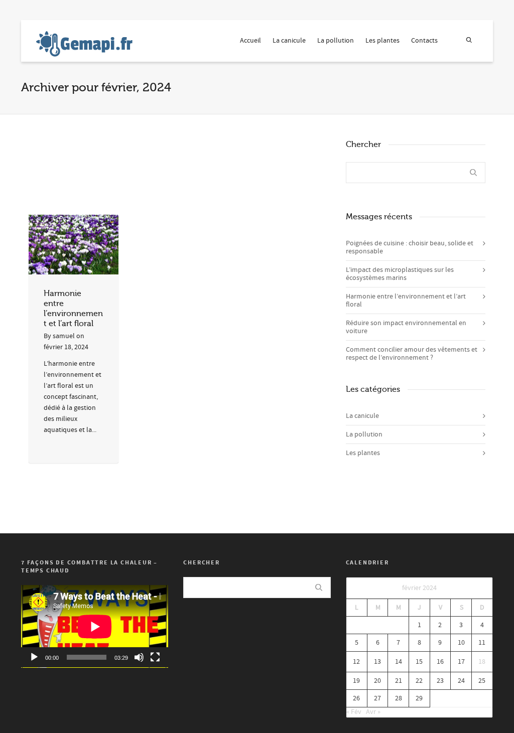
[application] (94, 626)
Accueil (250, 40)
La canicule (289, 40)
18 (481, 661)
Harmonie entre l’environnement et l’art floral (406, 300)
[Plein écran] (155, 657)
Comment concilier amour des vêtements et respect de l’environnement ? (411, 353)
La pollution (335, 40)
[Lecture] (34, 657)
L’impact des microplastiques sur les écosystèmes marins (400, 273)
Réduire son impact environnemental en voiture (406, 327)
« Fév (353, 711)
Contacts (424, 40)
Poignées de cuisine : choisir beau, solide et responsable (409, 247)
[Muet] (139, 657)
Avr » (373, 711)
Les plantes (382, 40)
